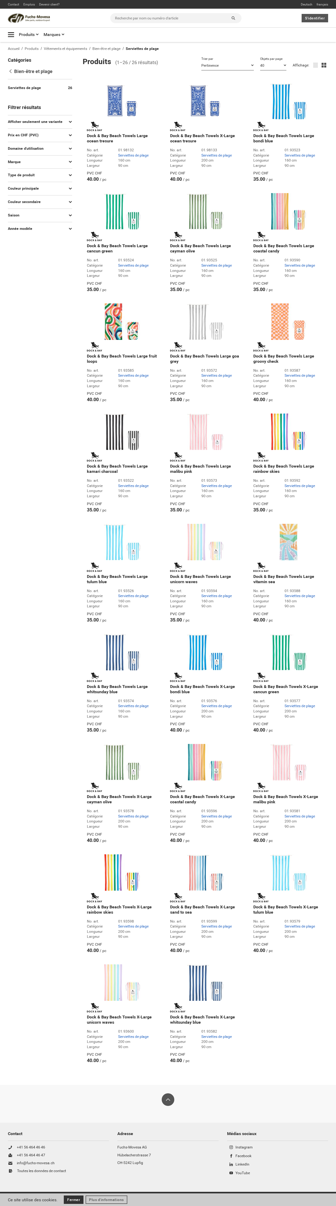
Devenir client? (49, 4)
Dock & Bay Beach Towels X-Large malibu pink (285, 799)
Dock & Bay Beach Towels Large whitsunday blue (117, 689)
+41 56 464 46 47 (31, 1155)
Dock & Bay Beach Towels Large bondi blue (283, 138)
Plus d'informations (106, 1199)
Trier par (207, 58)
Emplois (29, 4)
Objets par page (271, 58)
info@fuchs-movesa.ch (36, 1163)
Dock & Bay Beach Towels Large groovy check (283, 359)
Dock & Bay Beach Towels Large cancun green (117, 248)
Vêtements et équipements (65, 48)
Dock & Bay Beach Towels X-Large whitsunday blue (202, 1020)
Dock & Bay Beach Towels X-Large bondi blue (202, 689)
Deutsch (306, 4)
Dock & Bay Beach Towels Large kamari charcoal (117, 469)
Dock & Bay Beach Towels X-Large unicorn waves (119, 1020)
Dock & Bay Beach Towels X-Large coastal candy (202, 799)
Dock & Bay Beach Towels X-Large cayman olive (119, 799)
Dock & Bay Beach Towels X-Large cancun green (285, 689)
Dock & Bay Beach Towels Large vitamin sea (283, 579)
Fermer (73, 1199)
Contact (13, 4)
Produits (27, 35)
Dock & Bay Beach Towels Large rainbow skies (283, 469)
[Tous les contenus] (11, 34)
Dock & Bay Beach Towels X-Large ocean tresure (202, 138)
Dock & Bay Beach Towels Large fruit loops (122, 359)
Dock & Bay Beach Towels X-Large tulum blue (285, 909)
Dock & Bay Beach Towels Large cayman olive (200, 248)
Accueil (13, 48)
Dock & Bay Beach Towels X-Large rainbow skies (119, 909)
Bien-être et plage (106, 48)
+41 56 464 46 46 (31, 1147)
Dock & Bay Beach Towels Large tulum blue (117, 579)
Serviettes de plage (142, 48)
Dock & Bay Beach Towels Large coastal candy (283, 248)
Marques (52, 35)
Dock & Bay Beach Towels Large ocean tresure (117, 138)
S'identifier (315, 18)
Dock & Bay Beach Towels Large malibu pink (200, 469)
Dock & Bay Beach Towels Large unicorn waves (200, 579)
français (322, 4)
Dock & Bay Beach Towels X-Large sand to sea (202, 909)
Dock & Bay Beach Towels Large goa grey (204, 359)
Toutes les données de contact (41, 1171)
